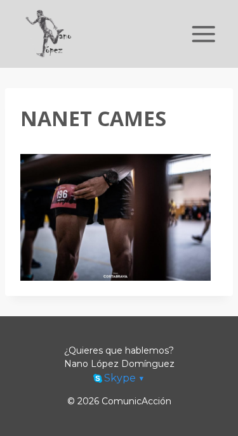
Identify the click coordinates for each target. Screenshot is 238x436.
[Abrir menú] (204, 33)
